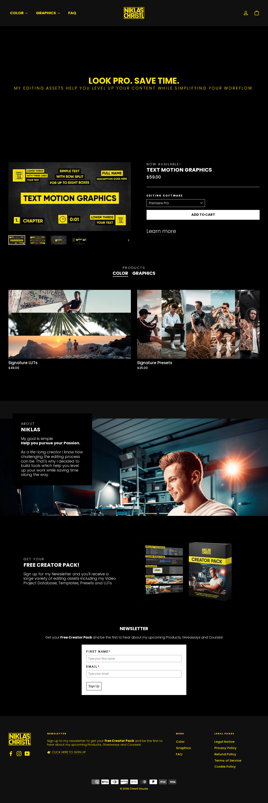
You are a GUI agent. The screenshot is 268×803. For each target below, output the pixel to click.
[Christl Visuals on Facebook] (10, 753)
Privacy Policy (225, 748)
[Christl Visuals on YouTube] (27, 753)
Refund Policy (225, 754)
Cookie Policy (225, 766)
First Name (98, 651)
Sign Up (94, 686)
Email (93, 666)
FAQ (72, 12)
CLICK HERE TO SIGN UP (68, 752)
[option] (66, 334)
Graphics (46, 12)
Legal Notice (224, 741)
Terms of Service (227, 760)
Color (17, 12)
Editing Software (165, 195)
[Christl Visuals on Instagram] (19, 753)
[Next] (128, 240)
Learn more (161, 231)
